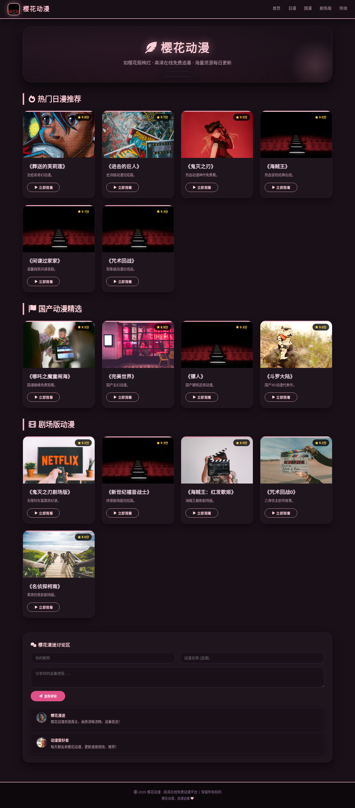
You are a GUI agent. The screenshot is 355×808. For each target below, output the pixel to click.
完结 (343, 8)
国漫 (308, 8)
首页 (277, 8)
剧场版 (326, 8)
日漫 (292, 8)
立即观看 (46, 188)
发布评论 (50, 696)
